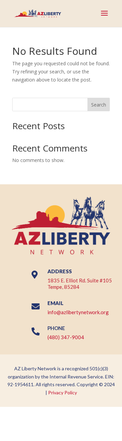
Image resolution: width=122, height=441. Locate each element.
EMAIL (55, 303)
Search (98, 104)
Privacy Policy (62, 392)
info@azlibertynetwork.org (78, 312)
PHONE (56, 328)
